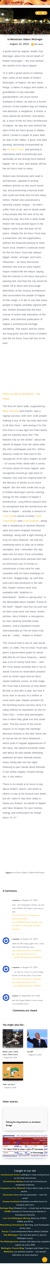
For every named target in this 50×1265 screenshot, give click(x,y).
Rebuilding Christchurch (12, 1225)
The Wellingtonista (9, 1241)
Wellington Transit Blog (12, 1248)
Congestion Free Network (13, 1188)
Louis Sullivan (31, 521)
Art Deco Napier (20, 872)
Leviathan (15, 900)
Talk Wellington (11, 1235)
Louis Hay (8, 516)
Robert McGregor (37, 872)
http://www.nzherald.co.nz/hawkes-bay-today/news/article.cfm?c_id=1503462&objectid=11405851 (27, 982)
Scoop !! (6, 1231)
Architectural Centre (10, 1175)
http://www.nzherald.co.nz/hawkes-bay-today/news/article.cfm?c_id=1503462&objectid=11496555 (27, 954)
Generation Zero (11, 1195)
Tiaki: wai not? (9, 1084)
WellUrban (9, 1252)
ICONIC (7, 1211)
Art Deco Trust (15, 149)
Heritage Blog (6, 1208)
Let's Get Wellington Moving (17, 1218)
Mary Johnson (11, 411)
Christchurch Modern (13, 1181)
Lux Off (30, 1052)
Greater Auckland (11, 1201)
